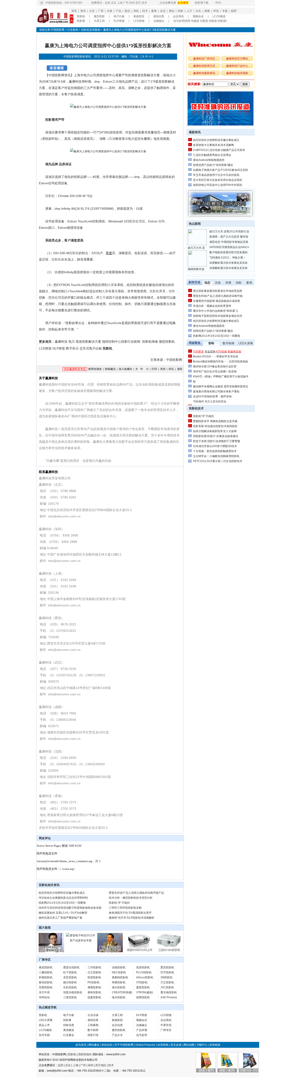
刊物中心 (201, 1044)
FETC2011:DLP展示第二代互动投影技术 (217, 461)
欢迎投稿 (163, 1044)
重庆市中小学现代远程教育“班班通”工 (215, 310)
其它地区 (100, 1065)
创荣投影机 (143, 997)
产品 (118, 10)
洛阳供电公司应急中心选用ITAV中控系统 (217, 185)
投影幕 (81, 20)
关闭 (163, 369)
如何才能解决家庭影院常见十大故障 (215, 431)
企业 (92, 10)
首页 (74, 10)
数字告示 (72, 348)
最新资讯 (195, 132)
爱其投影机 (167, 967)
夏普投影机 (143, 987)
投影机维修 (150, 341)
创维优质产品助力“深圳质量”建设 (213, 165)
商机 (136, 10)
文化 (198, 10)
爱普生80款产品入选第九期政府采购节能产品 (136, 892)
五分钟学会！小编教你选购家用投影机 (216, 456)
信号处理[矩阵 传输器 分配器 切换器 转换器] (199, 20)
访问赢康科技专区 (75, 369)
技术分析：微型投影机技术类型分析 (131, 897)
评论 (171, 369)
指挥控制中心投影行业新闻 (121, 341)
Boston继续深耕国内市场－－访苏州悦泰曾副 (220, 361)
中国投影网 (57, 29)
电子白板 (119, 16)
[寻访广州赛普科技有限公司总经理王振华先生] (110, 951)
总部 (107, 2)
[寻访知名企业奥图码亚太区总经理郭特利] (51, 951)
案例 (154, 10)
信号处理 (141, 1035)
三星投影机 (70, 997)
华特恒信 (44, 997)
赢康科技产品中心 (237, 65)
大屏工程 (99, 20)
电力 (71, 341)
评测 (228, 282)
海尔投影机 (118, 987)
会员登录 (183, 2)
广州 (126, 2)
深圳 (132, 2)
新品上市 (44, 1025)
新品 (127, 10)
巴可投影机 (167, 972)
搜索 (207, 10)
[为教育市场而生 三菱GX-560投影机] (168, 951)
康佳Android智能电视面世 (209, 160)
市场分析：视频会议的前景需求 (212, 306)
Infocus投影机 (144, 977)
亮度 (109, 253)
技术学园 (44, 1035)
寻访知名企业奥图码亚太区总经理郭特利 (63, 897)
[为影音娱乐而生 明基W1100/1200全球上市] (139, 951)
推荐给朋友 (95, 369)
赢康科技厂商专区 (204, 58)
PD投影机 (94, 982)
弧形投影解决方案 (88, 341)
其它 (138, 2)
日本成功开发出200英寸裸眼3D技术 (215, 446)
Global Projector (145, 1044)
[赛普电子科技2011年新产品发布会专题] (80, 940)
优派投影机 (143, 967)
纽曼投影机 (94, 997)
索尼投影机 (46, 967)
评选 (216, 10)
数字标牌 (93, 1030)
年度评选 (166, 1025)
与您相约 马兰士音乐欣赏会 (209, 401)
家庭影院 (138, 16)
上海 (120, 2)
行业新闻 (72, 29)
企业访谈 (93, 1015)
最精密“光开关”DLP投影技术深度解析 (131, 917)
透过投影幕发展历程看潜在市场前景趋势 (217, 291)
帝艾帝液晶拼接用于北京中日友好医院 (216, 175)
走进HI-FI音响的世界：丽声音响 (212, 396)
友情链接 (214, 1044)
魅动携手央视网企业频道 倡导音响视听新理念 (220, 386)
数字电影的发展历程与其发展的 (228, 252)
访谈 (109, 10)
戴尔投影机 (70, 982)
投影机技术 (196, 408)
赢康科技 (61, 341)
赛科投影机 (94, 992)
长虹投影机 (70, 987)
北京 (113, 2)
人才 (189, 10)
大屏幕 (112, 285)
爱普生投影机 (71, 967)
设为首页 (80, 1044)
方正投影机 (167, 982)
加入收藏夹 (125, 369)
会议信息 (117, 1025)
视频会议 (198, 16)
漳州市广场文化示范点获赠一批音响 (215, 371)
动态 (207, 282)
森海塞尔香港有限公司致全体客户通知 (216, 391)
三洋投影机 (94, 967)
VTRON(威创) (144, 992)
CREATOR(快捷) (122, 992)
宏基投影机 (46, 987)
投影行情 (93, 1035)
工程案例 (93, 1025)
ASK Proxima (169, 997)
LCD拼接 (139, 20)
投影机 (81, 16)
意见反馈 (176, 1044)
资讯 (83, 10)
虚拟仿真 (158, 16)
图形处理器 (137, 221)
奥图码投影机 (120, 977)
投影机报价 (85, 1054)
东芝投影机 (70, 977)
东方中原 (44, 992)
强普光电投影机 (72, 992)
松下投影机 (70, 972)
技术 (144, 2)
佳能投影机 (118, 967)
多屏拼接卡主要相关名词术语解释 (213, 145)
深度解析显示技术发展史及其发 (228, 262)
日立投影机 (94, 972)
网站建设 (93, 1044)
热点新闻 (195, 223)
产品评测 (141, 1030)
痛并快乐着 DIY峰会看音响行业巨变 (214, 366)
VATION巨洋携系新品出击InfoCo (229, 247)
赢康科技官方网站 (237, 58)
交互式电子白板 (91, 348)
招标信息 (68, 1025)
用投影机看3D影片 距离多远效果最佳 (215, 436)
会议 (163, 10)
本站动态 (106, 1044)
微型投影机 (167, 341)
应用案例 (94, 29)
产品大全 (117, 1035)
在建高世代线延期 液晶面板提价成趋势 (216, 301)
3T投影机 (142, 982)
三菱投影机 (46, 972)
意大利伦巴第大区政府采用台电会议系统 (217, 180)
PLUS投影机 (144, 972)
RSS (218, 2)
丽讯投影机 (46, 982)
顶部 (179, 369)
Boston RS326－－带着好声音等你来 (215, 356)
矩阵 (161, 221)
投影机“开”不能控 (119, 902)
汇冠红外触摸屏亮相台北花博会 (212, 155)
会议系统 (178, 16)
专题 (225, 10)
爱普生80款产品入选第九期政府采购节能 (218, 296)
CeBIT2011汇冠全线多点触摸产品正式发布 (219, 150)
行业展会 (68, 1035)
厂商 (100, 10)
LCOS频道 (219, 16)
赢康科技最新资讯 (204, 73)
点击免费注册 (168, 2)
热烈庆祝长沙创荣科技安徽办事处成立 (62, 892)
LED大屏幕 (46, 1020)
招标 (180, 10)
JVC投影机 (167, 987)
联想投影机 (94, 977)
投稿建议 (110, 369)
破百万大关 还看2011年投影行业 (229, 231)
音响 (211, 343)
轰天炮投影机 (169, 992)
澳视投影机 (94, 987)
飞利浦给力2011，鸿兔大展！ (227, 257)
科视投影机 (46, 977)
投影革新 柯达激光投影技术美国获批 (215, 426)
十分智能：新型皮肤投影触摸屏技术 (215, 451)
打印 (154, 369)
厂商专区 (166, 1030)
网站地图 (188, 1044)
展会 (171, 10)
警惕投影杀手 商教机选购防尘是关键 (215, 421)
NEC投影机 (119, 972)
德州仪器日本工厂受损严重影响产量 (60, 917)
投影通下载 (201, 2)
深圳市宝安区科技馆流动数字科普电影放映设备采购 (70, 907)
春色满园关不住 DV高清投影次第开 (130, 912)
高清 (112, 138)
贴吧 (233, 10)
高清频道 (68, 1030)
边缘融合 (158, 20)
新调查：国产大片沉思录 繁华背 (228, 236)
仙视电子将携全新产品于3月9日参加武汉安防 (220, 170)
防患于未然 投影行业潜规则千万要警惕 (216, 441)
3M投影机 (167, 977)
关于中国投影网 (123, 1044)
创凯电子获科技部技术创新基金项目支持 (217, 315)
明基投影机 (118, 982)
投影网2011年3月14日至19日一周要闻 (62, 902)
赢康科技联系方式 (204, 65)
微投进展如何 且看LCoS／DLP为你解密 (63, 912)
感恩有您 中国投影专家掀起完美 (228, 242)
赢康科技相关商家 (237, 73)
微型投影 (99, 16)
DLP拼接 (119, 20)
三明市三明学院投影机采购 (125, 907)
